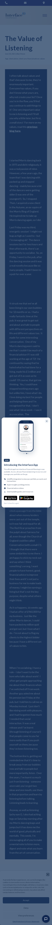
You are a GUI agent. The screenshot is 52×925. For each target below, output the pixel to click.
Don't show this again (11, 503)
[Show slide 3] (26, 453)
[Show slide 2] (25, 453)
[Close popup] (47, 421)
